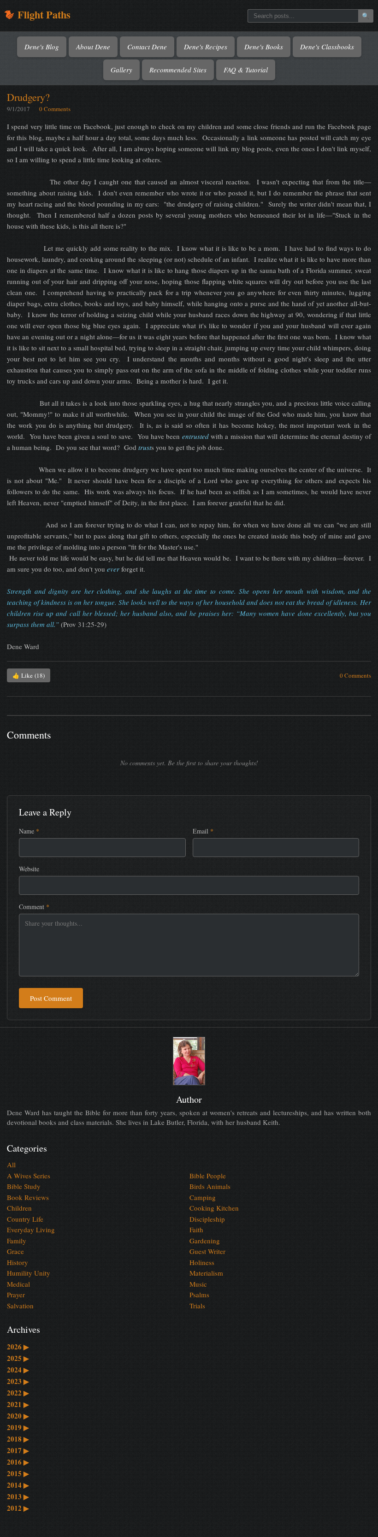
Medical (18, 1284)
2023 (18, 1381)
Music (198, 1284)
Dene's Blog (41, 46)
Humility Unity (28, 1272)
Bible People (207, 1175)
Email (203, 831)
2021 (18, 1404)
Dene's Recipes (205, 46)
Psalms (199, 1294)
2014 (18, 1485)
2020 (18, 1416)
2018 (18, 1439)
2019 (18, 1427)
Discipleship (207, 1219)
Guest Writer (207, 1251)
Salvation (20, 1305)
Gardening (204, 1240)
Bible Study (24, 1186)
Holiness (201, 1262)
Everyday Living (31, 1229)
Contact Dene (147, 46)
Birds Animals (209, 1186)
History (17, 1262)
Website (29, 868)
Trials (197, 1305)
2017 (18, 1450)
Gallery (121, 69)
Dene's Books (263, 46)
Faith (196, 1229)
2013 (18, 1496)
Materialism (206, 1272)
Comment (34, 906)
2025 (18, 1358)
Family (16, 1240)
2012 (18, 1508)
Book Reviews (28, 1197)
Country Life (25, 1219)
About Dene (93, 46)
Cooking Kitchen (214, 1207)
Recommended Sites (178, 69)
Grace (15, 1251)
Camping (202, 1197)
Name (29, 831)
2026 (18, 1347)
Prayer (16, 1294)
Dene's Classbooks (327, 46)
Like (28, 675)
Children (19, 1207)
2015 (18, 1473)
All (11, 1164)
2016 (18, 1462)
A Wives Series (28, 1175)
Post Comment (51, 998)
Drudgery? (28, 97)
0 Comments (55, 109)
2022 (18, 1393)
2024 (18, 1370)
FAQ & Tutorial (246, 69)
